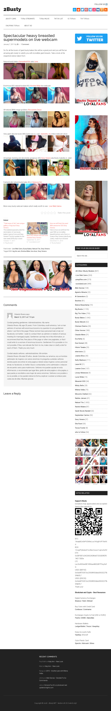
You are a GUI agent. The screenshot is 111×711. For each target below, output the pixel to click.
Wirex (92, 643)
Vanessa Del (37, 182)
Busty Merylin (80, 322)
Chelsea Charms (81, 326)
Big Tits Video (80, 313)
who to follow (80, 432)
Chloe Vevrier (80, 330)
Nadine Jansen (80, 398)
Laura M (78, 364)
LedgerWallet (80, 626)
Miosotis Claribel (81, 394)
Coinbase (78, 609)
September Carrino (82, 415)
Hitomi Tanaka (80, 347)
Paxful (77, 618)
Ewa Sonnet (79, 343)
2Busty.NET (52, 703)
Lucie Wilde (79, 377)
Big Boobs (79, 309)
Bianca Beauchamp (82, 305)
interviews (79, 352)
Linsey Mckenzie (81, 373)
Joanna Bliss (80, 356)
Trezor (88, 626)
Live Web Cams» (55, 206)
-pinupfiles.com (81, 279)
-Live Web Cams (17, 249)
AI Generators (80, 296)
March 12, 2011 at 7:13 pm (24, 317)
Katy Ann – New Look (55, 661)
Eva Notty (78, 339)
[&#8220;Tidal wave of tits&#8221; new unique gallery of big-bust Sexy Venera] (15, 233)
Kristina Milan (35, 86)
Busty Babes (27, 249)
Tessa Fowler (80, 428)
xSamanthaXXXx (24, 62)
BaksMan (90, 618)
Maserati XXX (80, 381)
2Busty (12, 9)
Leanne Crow (80, 369)
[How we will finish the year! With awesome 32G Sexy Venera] (61, 233)
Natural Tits (36, 249)
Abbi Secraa (79, 288)
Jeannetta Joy (45, 134)
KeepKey (95, 626)
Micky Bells (79, 385)
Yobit (84, 601)
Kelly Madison (80, 360)
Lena (36, 62)
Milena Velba (80, 390)
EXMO (83, 618)
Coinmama (87, 609)
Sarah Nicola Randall (82, 411)
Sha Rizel (78, 424)
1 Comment (25, 44)
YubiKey (78, 635)
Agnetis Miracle (81, 292)
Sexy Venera (46, 158)
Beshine (78, 301)
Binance (78, 601)
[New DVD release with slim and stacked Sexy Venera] (37, 228)
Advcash (85, 643)
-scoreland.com (81, 284)
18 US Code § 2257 (70, 703)
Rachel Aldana (80, 407)
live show (34, 251)
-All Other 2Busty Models (84, 271)
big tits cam (16, 251)
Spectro (78, 643)
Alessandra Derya (34, 110)
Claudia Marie (80, 335)
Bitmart (90, 601)
